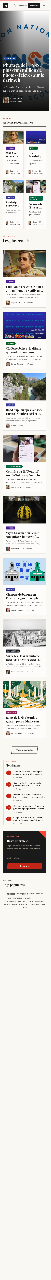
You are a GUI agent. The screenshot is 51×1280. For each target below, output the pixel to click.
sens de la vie (37, 898)
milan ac (7, 904)
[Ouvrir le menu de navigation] (15, 5)
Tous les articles (24, 750)
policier (10, 893)
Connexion (22, 5)
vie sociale (21, 901)
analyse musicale (16, 898)
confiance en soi (10, 901)
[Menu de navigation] (43, 5)
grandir (28, 898)
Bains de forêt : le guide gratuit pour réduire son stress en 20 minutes (27, 784)
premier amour (35, 893)
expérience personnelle (20, 904)
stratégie (30, 901)
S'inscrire (34, 5)
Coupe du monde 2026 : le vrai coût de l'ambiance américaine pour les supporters (27, 818)
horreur (21, 893)
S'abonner (25, 866)
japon (25, 907)
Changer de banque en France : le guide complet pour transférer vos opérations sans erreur (29, 807)
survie (43, 904)
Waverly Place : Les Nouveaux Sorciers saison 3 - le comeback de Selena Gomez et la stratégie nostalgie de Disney (29, 795)
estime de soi (39, 901)
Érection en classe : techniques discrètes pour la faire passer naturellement (27, 772)
